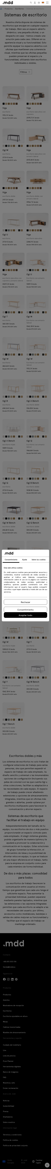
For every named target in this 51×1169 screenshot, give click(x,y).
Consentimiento (25, 609)
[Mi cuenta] (35, 3)
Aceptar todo (25, 615)
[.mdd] (7, 2)
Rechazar (25, 602)
